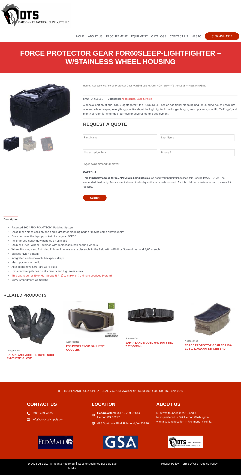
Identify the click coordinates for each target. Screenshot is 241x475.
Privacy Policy (170, 463)
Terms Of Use (189, 463)
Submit (95, 197)
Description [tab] (11, 219)
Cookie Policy (209, 463)
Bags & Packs (144, 98)
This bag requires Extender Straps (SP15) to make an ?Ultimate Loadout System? (61, 275)
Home (86, 85)
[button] (222, 36)
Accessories (99, 85)
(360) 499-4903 (42, 413)
